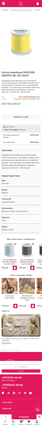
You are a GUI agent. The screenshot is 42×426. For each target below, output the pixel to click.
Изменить (22, 130)
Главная (5, 10)
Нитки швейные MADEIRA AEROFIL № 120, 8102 (27, 262)
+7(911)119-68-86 (12, 377)
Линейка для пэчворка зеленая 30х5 (27, 298)
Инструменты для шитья (21, 10)
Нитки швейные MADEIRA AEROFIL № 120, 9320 (9, 262)
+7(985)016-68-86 (12, 385)
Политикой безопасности (24, 366)
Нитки (37, 10)
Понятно (21, 371)
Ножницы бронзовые (9, 297)
